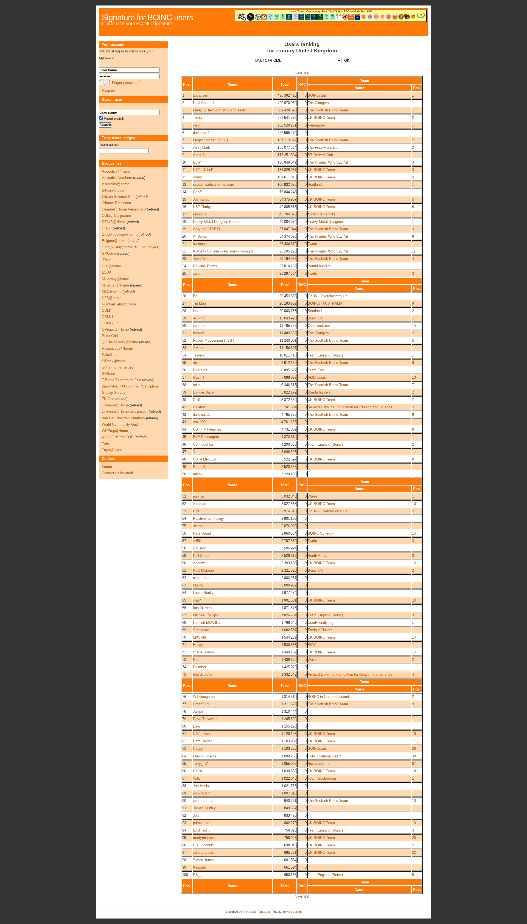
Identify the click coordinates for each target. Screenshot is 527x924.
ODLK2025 (110, 323)
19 (414, 823)
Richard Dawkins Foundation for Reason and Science (350, 407)
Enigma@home (114, 241)
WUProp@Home (115, 431)
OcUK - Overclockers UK (328, 296)
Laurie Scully (203, 593)
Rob (196, 660)
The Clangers (318, 103)
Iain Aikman (202, 608)
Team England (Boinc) (325, 355)
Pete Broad (202, 533)
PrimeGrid (110, 336)
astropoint (201, 244)
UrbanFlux (201, 704)
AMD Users (317, 377)
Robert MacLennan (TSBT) (214, 340)
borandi (198, 333)
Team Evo (316, 370)
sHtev (197, 526)
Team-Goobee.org (322, 778)
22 (414, 852)
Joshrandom (202, 199)
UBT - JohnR (203, 170)
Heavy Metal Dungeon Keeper (216, 222)
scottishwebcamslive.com (213, 184)
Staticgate (201, 630)
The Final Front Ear (323, 147)
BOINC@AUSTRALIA (325, 303)
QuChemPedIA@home (120, 342)
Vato (196, 778)
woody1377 (202, 793)
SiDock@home (114, 361)
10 (414, 504)
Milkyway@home (115, 279)
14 (414, 326)
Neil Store (201, 556)
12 (414, 563)
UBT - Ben (201, 734)
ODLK (106, 310)
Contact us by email (118, 473)
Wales (313, 496)
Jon (196, 815)
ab (195, 363)
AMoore (199, 348)
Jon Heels (201, 786)
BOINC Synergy (320, 533)
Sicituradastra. (319, 764)
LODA (106, 272)
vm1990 (199, 422)
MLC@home (112, 292)
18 (414, 771)
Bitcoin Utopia (113, 190)
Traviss (199, 355)
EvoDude (200, 370)
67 (414, 764)
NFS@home (111, 298)
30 (414, 756)
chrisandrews (203, 852)
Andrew (199, 563)
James (198, 711)
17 (414, 741)
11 (414, 251)
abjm (197, 385)
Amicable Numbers (117, 178)
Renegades (317, 125)
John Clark (201, 147)
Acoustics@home (116, 171)
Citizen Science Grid (118, 197)
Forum (107, 467)
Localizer (200, 95)
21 (414, 845)
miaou (198, 474)
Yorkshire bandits (321, 214)
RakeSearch (111, 355)
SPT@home (111, 367)
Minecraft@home (115, 285)
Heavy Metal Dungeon (325, 222)
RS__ (197, 875)
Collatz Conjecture (116, 216)
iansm (198, 311)
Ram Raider (202, 741)
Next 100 (302, 73)
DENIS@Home (114, 222)
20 (414, 838)
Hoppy (198, 748)
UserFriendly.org (320, 622)
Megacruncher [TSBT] (210, 140)
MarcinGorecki (204, 756)
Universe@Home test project (125, 411)
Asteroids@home (115, 184)
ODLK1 (107, 317)
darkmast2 (201, 414)
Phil (196, 511)
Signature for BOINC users (147, 17)
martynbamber (204, 838)
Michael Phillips (205, 615)
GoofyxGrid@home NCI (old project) (130, 247)
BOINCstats (317, 95)
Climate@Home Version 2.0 (124, 209)
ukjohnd (199, 318)
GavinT (198, 377)
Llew (196, 726)
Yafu (105, 443)
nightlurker (201, 578)
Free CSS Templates (257, 911)
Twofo (312, 244)
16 (414, 734)
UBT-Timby (202, 207)
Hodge (198, 645)
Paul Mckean (203, 570)
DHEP (107, 228)
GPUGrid (109, 253)
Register (108, 90)
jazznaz (199, 326)
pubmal (198, 496)
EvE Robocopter (206, 437)
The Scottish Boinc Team (328, 110)
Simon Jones (203, 860)
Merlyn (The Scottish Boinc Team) (220, 110)
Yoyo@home (112, 450)
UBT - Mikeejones (207, 429)
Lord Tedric (202, 830)
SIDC (312, 645)
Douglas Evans (205, 266)
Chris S (199, 155)
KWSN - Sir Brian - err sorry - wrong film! (225, 251)
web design (294, 911)
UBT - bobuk (203, 845)
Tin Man (199, 303)
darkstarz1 (201, 133)
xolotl (197, 273)
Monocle (199, 214)
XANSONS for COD (117, 437)
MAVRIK (200, 637)
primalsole (201, 823)
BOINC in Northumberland (328, 697)
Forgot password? (126, 83)
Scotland (315, 184)
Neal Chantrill (203, 103)
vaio (196, 125)
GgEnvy (199, 548)
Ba (195, 296)
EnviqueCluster (320, 630)
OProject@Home (115, 329)
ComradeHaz (203, 444)
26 (414, 748)
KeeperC (200, 867)
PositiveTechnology (208, 518)
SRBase (108, 374)
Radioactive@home (117, 348)
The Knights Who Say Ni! (328, 162)
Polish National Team (324, 756)
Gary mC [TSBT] (206, 229)
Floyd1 (198, 585)
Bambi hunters (319, 266)
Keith (197, 400)
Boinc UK (315, 318)
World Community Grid (120, 424)
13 (414, 377)
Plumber (199, 667)
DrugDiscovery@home (120, 234)
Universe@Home (115, 405)
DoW (197, 162)
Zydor (197, 177)
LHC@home (111, 266)
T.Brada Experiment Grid (121, 380)
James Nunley (204, 808)
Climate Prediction (116, 203)
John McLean (203, 259)
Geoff (197, 192)
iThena (107, 260)
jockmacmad (203, 801)
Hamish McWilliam (208, 622)
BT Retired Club (320, 155)
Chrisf (197, 771)
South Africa (317, 556)
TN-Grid (108, 399)
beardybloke (202, 674)
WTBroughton (204, 697)
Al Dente (200, 236)
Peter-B (199, 467)
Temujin (199, 118)
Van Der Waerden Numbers (123, 418)
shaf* (197, 600)
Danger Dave (203, 392)
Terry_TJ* (200, 764)
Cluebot (199, 407)
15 (414, 652)
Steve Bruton (203, 652)
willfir (197, 541)
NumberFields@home (119, 304)
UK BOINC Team (321, 118)
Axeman (199, 504)
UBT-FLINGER (204, 459)
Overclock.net (319, 326)
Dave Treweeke (205, 719)
